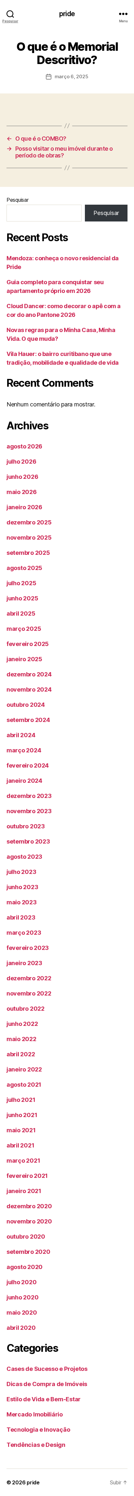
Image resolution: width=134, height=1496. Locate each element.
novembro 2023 (29, 811)
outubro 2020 (26, 1236)
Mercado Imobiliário (35, 1414)
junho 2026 (22, 476)
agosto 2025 (24, 568)
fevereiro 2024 (28, 765)
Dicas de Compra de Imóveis (47, 1384)
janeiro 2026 (24, 507)
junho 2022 (22, 1023)
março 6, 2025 (71, 76)
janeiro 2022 (24, 1069)
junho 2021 (22, 1115)
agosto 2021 (24, 1084)
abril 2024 (21, 735)
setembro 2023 (28, 841)
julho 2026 (21, 461)
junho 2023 (22, 887)
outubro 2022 (26, 1008)
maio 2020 (22, 1312)
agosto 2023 (24, 856)
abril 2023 (21, 917)
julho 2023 (21, 871)
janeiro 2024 (24, 780)
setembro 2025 (28, 552)
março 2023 (24, 932)
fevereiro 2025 (28, 643)
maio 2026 (22, 492)
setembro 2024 (28, 719)
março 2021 (23, 1160)
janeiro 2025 (24, 659)
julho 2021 (21, 1099)
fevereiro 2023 (28, 947)
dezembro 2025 (29, 522)
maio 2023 (22, 902)
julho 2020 (21, 1282)
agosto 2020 (25, 1267)
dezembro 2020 (29, 1206)
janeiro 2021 (24, 1191)
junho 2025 (22, 598)
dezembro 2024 (29, 674)
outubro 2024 (26, 704)
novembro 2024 (29, 689)
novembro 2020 (29, 1221)
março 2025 (24, 628)
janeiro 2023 (24, 963)
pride (67, 13)
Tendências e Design (36, 1444)
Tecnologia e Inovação (38, 1429)
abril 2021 (20, 1145)
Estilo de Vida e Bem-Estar (44, 1399)
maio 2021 (21, 1130)
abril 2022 (21, 1054)
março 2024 (24, 750)
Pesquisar (18, 200)
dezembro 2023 (29, 795)
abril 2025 (21, 613)
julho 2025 (21, 583)
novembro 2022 (29, 993)
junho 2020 (22, 1297)
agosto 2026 (24, 446)
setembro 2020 (28, 1251)
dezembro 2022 (29, 978)
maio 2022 (21, 1039)
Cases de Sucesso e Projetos (47, 1368)
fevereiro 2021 (27, 1175)
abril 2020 (21, 1327)
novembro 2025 (29, 537)
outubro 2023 (26, 826)
